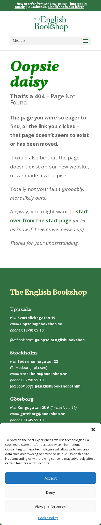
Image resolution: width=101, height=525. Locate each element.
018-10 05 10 (32, 330)
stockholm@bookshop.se (43, 373)
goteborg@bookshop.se (42, 413)
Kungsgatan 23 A (33, 407)
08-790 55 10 (32, 379)
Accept (51, 478)
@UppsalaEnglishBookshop (59, 339)
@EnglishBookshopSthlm (57, 386)
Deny (50, 492)
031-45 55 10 (32, 419)
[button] (93, 429)
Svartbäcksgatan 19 (36, 317)
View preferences (50, 506)
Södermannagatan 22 (38, 361)
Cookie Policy (48, 518)
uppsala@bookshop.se (41, 323)
